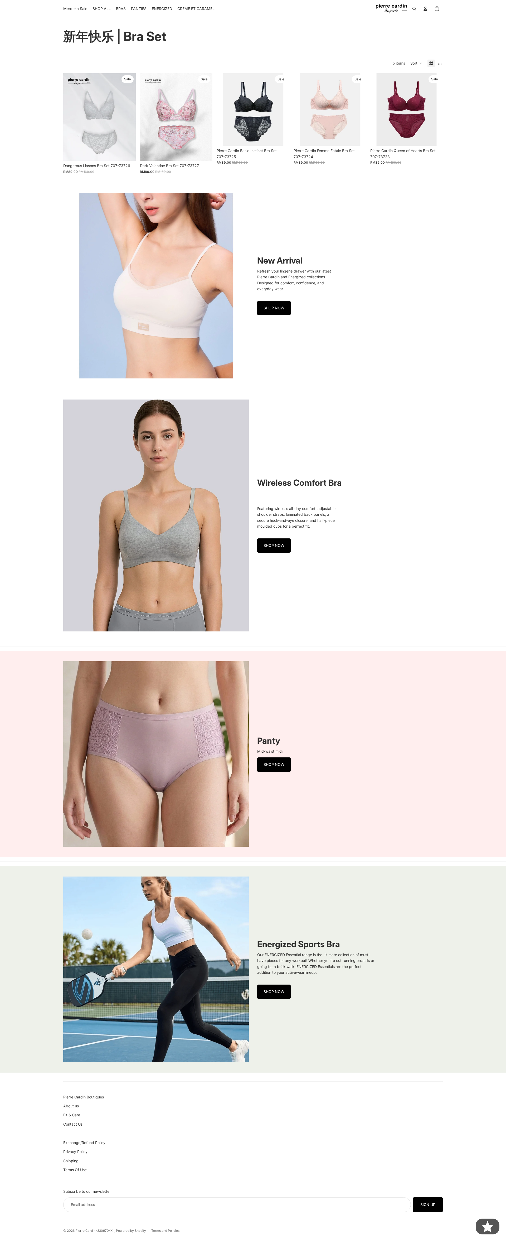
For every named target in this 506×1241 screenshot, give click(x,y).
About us (71, 1106)
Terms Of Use (75, 1169)
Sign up (427, 1204)
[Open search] (414, 8)
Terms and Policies (165, 1231)
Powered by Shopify (131, 1231)
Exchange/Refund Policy (84, 1142)
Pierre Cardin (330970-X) (94, 1231)
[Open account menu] (425, 8)
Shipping (71, 1161)
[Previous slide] (71, 117)
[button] (416, 63)
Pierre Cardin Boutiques (83, 1097)
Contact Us (72, 1124)
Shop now (274, 308)
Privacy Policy (75, 1151)
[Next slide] (128, 117)
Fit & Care (71, 1115)
